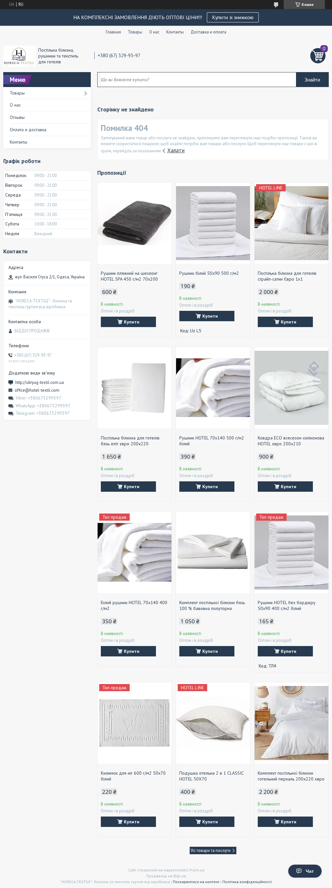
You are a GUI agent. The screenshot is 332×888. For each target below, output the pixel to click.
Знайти (312, 79)
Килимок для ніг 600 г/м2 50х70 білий (133, 776)
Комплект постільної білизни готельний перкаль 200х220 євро (291, 776)
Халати (175, 150)
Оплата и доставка (28, 130)
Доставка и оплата (208, 32)
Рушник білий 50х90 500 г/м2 (209, 273)
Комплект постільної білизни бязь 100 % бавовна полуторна (212, 605)
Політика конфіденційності (247, 881)
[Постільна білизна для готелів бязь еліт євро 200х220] (135, 387)
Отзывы (17, 117)
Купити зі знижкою (233, 17)
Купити (131, 322)
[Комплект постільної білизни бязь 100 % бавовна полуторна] (213, 552)
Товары (135, 32)
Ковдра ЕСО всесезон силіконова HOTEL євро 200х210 (291, 441)
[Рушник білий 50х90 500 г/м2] (213, 223)
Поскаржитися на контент (196, 881)
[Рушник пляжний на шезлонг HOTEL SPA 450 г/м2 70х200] (135, 223)
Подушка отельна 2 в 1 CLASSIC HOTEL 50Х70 (211, 776)
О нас (154, 32)
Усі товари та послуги (211, 850)
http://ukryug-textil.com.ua (39, 382)
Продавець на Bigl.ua (166, 875)
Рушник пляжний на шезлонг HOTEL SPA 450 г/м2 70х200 (129, 276)
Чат (310, 871)
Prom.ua (196, 870)
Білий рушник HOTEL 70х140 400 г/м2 (134, 605)
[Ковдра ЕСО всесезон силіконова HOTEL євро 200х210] (291, 387)
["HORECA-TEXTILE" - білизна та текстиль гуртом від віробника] (19, 56)
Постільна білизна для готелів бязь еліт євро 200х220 (130, 441)
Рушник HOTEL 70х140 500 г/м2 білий (211, 441)
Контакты (175, 32)
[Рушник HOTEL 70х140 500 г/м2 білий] (213, 387)
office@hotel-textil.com (37, 390)
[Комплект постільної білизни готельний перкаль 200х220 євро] (291, 723)
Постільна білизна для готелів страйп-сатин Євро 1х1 (287, 276)
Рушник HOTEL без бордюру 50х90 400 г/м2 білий (286, 605)
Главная (113, 32)
